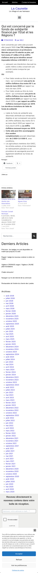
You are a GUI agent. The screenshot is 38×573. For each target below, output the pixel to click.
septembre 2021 (12, 446)
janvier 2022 (11, 436)
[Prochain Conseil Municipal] (9, 220)
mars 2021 (10, 461)
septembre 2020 (12, 476)
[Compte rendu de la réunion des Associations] (8, 194)
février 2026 (11, 311)
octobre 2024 (11, 352)
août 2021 (10, 448)
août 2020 (10, 479)
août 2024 (10, 357)
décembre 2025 (12, 316)
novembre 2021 (12, 441)
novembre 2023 (12, 380)
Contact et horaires (29, 2)
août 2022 (10, 418)
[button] (35, 530)
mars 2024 (10, 369)
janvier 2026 (11, 313)
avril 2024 (10, 367)
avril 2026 (10, 306)
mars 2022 (10, 431)
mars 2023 (10, 400)
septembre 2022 (12, 415)
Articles (15, 2)
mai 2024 (9, 364)
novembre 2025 (12, 319)
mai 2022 (9, 425)
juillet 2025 (10, 329)
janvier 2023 (11, 405)
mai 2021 (9, 456)
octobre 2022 (11, 413)
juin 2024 (9, 362)
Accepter (19, 554)
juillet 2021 (10, 451)
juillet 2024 (10, 359)
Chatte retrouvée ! (7, 272)
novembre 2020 (12, 471)
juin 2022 (9, 423)
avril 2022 (10, 428)
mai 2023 (9, 395)
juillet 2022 (10, 420)
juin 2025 (9, 331)
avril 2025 (10, 336)
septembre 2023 (12, 385)
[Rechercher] (34, 236)
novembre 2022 (12, 410)
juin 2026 (9, 301)
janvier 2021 (10, 466)
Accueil (5, 2)
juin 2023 (9, 392)
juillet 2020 (10, 481)
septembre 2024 (12, 354)
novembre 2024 (12, 349)
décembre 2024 (12, 347)
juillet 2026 (10, 298)
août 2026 (10, 296)
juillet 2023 (10, 390)
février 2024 (11, 372)
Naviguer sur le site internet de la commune (16, 278)
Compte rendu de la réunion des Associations (8, 201)
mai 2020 (9, 487)
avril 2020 (10, 489)
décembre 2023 (12, 377)
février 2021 (10, 464)
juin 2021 (9, 453)
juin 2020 (9, 484)
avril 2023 (10, 397)
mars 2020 (10, 492)
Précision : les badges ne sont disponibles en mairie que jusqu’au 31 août (16, 250)
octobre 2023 (11, 382)
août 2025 (10, 326)
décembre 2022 (12, 408)
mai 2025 (9, 334)
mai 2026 (9, 303)
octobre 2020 (11, 474)
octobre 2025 (11, 321)
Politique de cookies (18, 570)
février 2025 (11, 341)
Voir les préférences (19, 565)
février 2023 (11, 403)
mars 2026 (10, 308)
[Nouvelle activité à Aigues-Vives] (25, 194)
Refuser (19, 560)
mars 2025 (10, 339)
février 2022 (11, 433)
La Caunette (19, 8)
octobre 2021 (11, 443)
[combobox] (16, 236)
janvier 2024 (11, 375)
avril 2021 (10, 459)
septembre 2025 (12, 324)
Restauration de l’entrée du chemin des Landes (17, 283)
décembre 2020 (12, 469)
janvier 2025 (11, 344)
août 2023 (10, 387)
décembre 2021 (12, 438)
